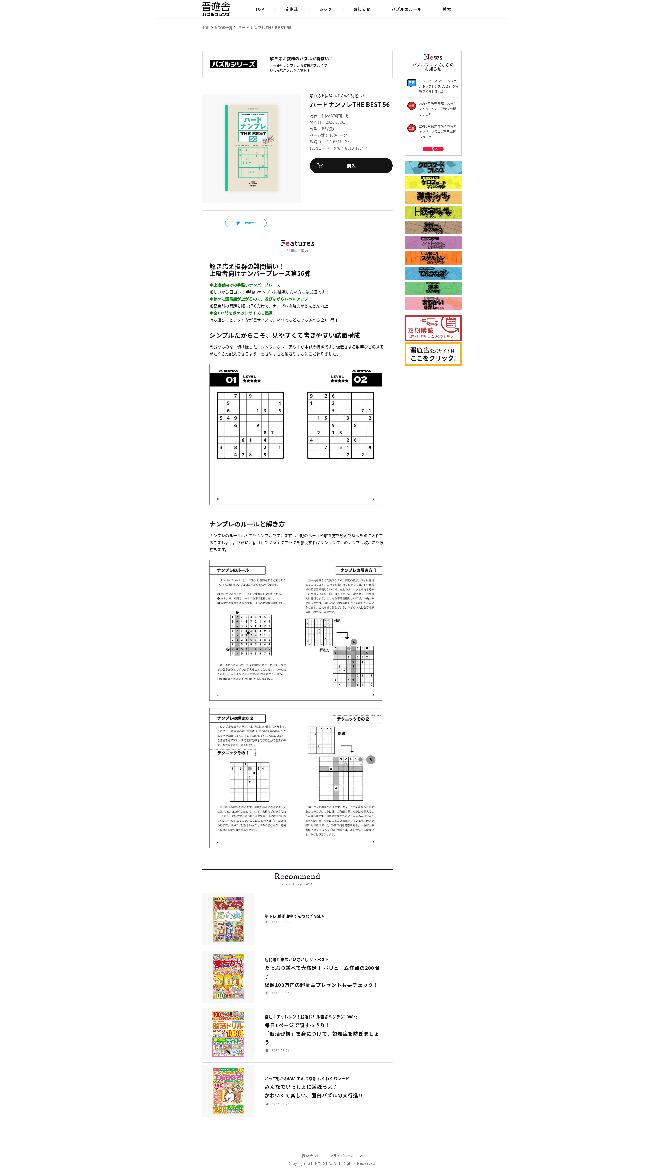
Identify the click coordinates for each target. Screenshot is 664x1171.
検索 (447, 9)
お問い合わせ (309, 1155)
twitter (250, 222)
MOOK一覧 (223, 27)
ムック (326, 9)
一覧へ (433, 149)
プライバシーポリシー (348, 1155)
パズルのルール (407, 9)
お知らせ (362, 9)
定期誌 (292, 9)
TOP (260, 9)
